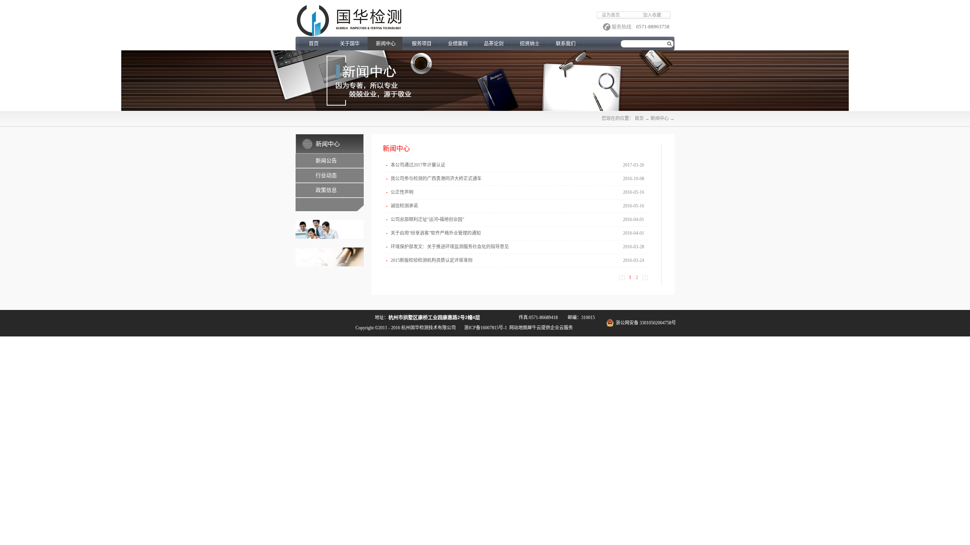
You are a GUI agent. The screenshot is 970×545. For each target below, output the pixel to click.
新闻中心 (660, 118)
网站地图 (517, 327)
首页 (314, 43)
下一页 (645, 278)
